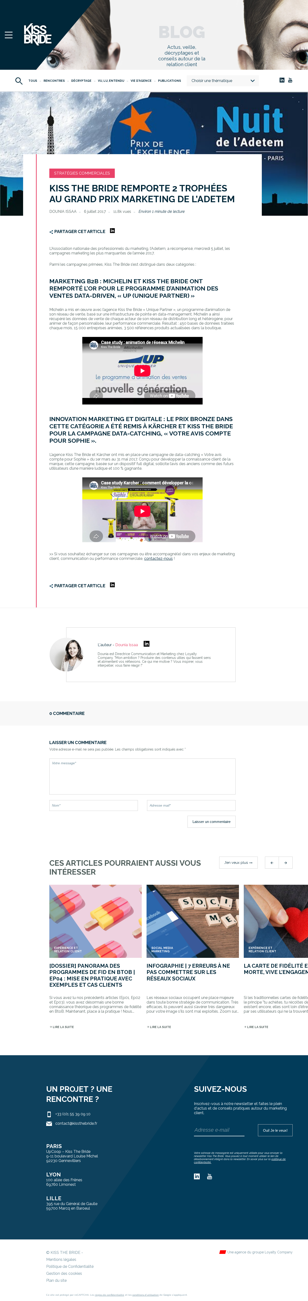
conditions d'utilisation (145, 1295)
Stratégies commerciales (82, 173)
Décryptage (81, 80)
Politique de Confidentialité (70, 1266)
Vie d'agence (141, 80)
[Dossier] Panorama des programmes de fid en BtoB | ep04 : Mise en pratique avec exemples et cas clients (92, 975)
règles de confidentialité (109, 1295)
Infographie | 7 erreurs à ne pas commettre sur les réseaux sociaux (188, 972)
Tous (32, 80)
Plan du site (56, 1280)
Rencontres (54, 80)
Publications (169, 80)
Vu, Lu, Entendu (111, 80)
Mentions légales (61, 1259)
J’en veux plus (238, 862)
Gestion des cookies (64, 1273)
